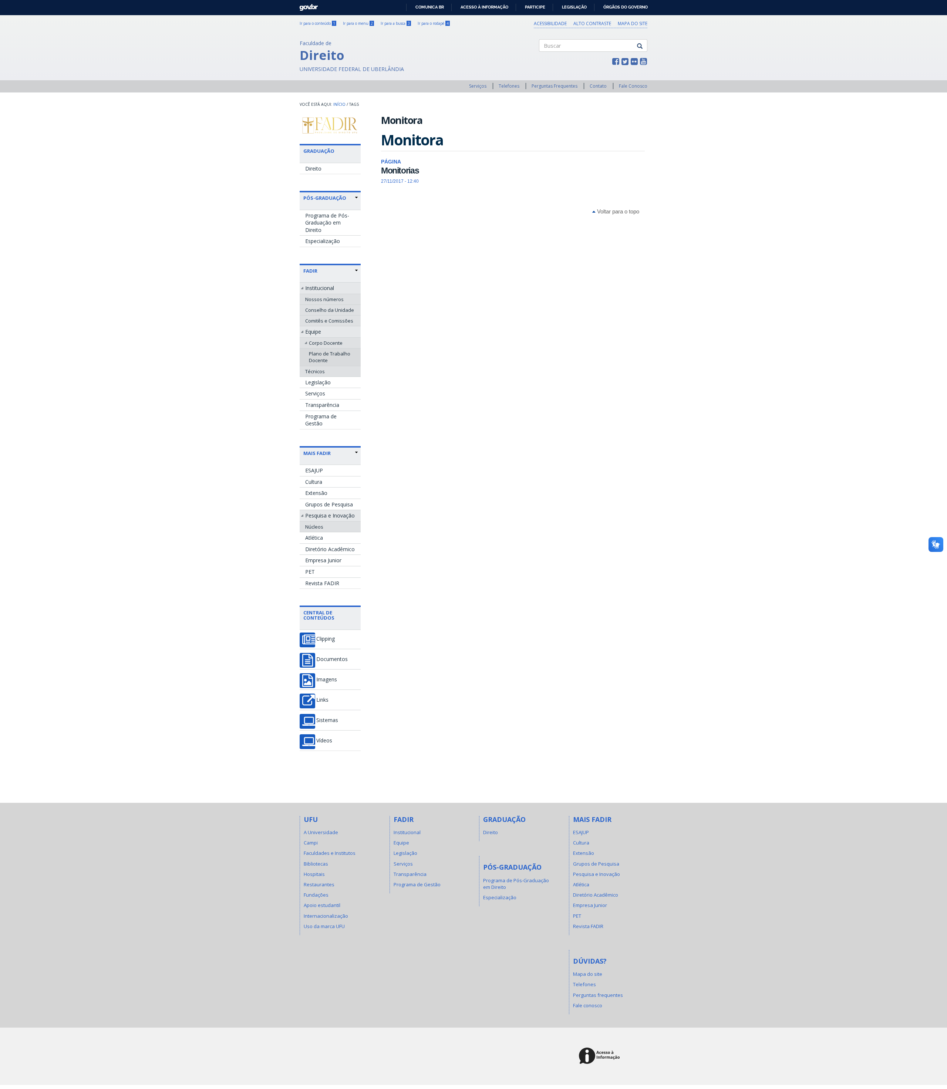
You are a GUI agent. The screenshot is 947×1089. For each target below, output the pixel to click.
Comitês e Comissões (329, 320)
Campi (311, 842)
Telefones (509, 86)
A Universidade (321, 832)
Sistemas (327, 720)
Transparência (322, 404)
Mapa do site (632, 23)
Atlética (314, 537)
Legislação (574, 7)
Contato (598, 86)
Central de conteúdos (318, 615)
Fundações (316, 894)
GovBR (306, 5)
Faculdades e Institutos (329, 853)
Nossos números (324, 299)
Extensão (316, 492)
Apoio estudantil (322, 905)
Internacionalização (326, 916)
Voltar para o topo (617, 211)
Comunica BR (429, 7)
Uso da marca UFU (324, 926)
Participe (535, 7)
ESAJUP (314, 470)
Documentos (332, 659)
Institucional (319, 287)
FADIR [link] (310, 270)
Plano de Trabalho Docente (329, 357)
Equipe (313, 331)
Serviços (477, 86)
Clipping (325, 638)
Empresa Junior (323, 560)
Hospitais (314, 874)
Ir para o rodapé (433, 23)
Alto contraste (592, 23)
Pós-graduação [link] (324, 197)
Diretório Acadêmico (330, 549)
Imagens (326, 679)
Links (322, 699)
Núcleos (314, 526)
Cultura (313, 481)
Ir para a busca (395, 23)
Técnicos (315, 371)
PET (310, 571)
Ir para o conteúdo (317, 23)
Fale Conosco (633, 86)
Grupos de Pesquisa (329, 504)
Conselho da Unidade (329, 310)
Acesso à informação (484, 7)
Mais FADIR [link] (317, 453)
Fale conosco (587, 1005)
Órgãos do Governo (625, 7)
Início (339, 104)
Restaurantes (319, 884)
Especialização (322, 241)
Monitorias (400, 170)
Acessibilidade (550, 23)
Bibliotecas (316, 863)
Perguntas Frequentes (554, 86)
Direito (313, 168)
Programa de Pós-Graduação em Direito (327, 222)
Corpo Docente (326, 343)
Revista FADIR (322, 583)
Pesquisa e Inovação (330, 515)
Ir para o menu (358, 23)
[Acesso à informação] (600, 1056)
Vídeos (324, 740)
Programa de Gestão (321, 420)
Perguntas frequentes (598, 995)
